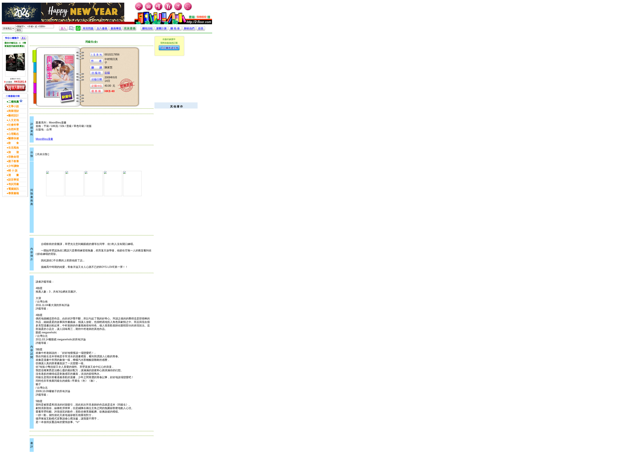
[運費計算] (161, 29)
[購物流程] (147, 29)
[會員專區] (115, 29)
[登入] (63, 29)
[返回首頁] (200, 29)
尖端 (107, 72)
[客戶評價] (71, 29)
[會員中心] (168, 10)
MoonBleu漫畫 (44, 139)
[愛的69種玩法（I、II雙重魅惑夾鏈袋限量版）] (15, 62)
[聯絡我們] (189, 29)
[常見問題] (178, 10)
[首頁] (188, 10)
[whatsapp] (78, 29)
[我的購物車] (148, 10)
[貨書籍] (129, 29)
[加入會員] (158, 10)
